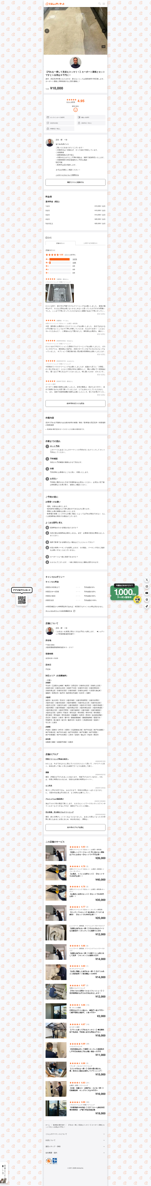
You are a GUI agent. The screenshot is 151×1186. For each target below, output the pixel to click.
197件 (75, 259)
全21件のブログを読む (75, 827)
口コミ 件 (71, 102)
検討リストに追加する (75, 182)
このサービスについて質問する (67, 175)
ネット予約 (54, 446)
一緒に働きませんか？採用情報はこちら (4, 1171)
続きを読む (101, 314)
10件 (74, 262)
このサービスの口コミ (90, 243)
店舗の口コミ (60, 243)
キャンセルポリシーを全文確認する (59, 611)
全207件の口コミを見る (75, 403)
